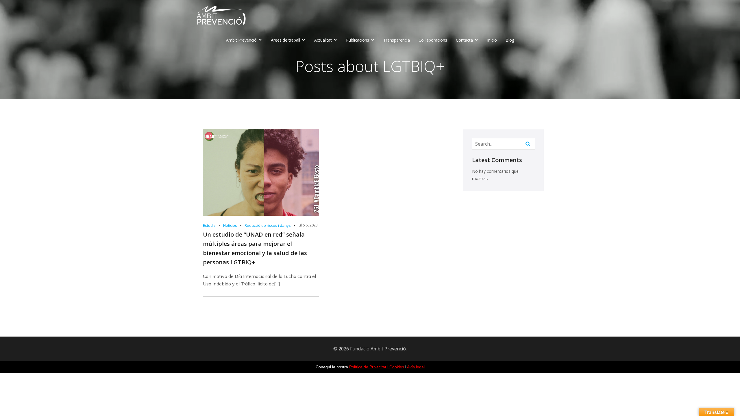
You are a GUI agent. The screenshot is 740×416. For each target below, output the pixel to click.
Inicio (492, 40)
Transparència (396, 40)
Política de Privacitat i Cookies (376, 367)
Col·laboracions (433, 40)
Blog (510, 40)
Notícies (230, 225)
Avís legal (416, 367)
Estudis (209, 225)
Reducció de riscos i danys (268, 225)
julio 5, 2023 (308, 225)
